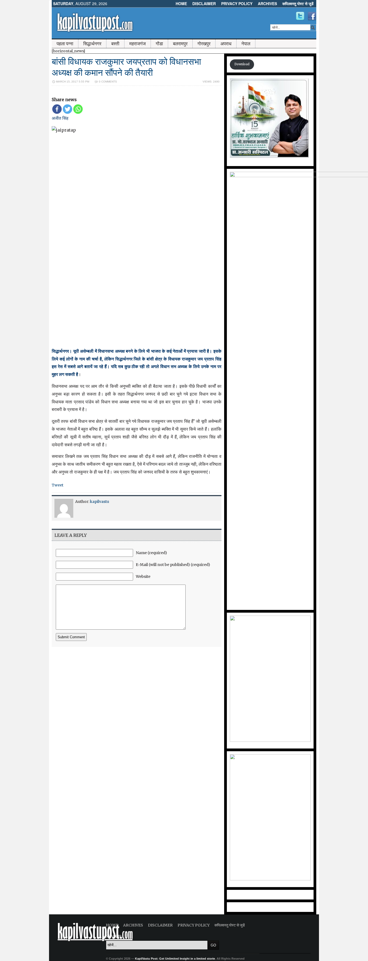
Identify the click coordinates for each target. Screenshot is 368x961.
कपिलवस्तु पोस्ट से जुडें (298, 3)
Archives (267, 3)
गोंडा (159, 44)
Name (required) (151, 552)
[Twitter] (67, 109)
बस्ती (115, 44)
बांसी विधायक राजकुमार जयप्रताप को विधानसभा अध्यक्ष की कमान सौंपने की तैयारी (126, 67)
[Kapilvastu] (300, 16)
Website (143, 576)
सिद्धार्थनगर (92, 44)
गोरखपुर (203, 44)
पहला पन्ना (65, 44)
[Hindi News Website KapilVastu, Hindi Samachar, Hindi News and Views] (94, 33)
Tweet (57, 485)
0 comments (108, 81)
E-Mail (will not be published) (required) (173, 564)
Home (181, 3)
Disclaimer (204, 3)
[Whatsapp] (78, 109)
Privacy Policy (236, 3)
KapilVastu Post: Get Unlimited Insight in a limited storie (175, 958)
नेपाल (245, 44)
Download (241, 64)
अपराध (225, 44)
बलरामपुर (180, 44)
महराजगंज (137, 44)
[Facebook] (57, 109)
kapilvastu (99, 501)
